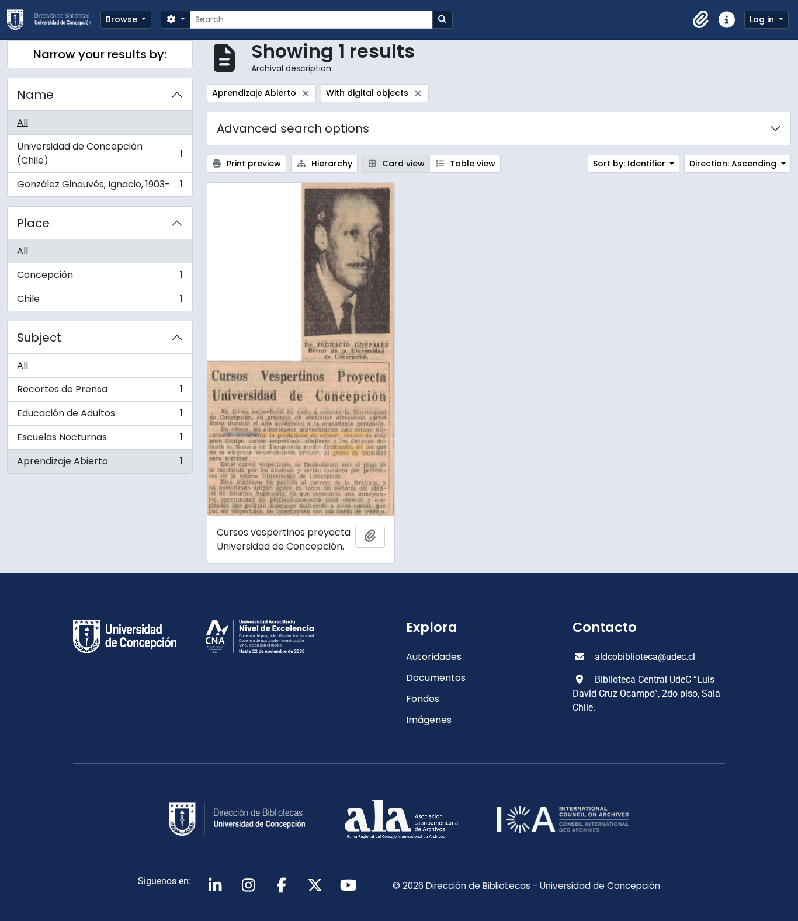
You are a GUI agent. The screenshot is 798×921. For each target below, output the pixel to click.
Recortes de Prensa (99, 392)
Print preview (252, 163)
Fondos (422, 698)
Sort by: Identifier (630, 163)
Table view (471, 163)
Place (33, 223)
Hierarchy (330, 163)
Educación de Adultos (99, 416)
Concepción (99, 277)
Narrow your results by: (99, 54)
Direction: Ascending (734, 163)
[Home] (53, 19)
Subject (39, 337)
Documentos (436, 677)
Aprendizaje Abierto (99, 463)
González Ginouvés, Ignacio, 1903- (99, 187)
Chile (99, 301)
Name (35, 94)
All (22, 122)
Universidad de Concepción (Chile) (99, 153)
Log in (763, 19)
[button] (701, 20)
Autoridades (434, 656)
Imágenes (429, 720)
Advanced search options (293, 128)
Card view (402, 163)
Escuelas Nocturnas (99, 440)
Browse (123, 19)
